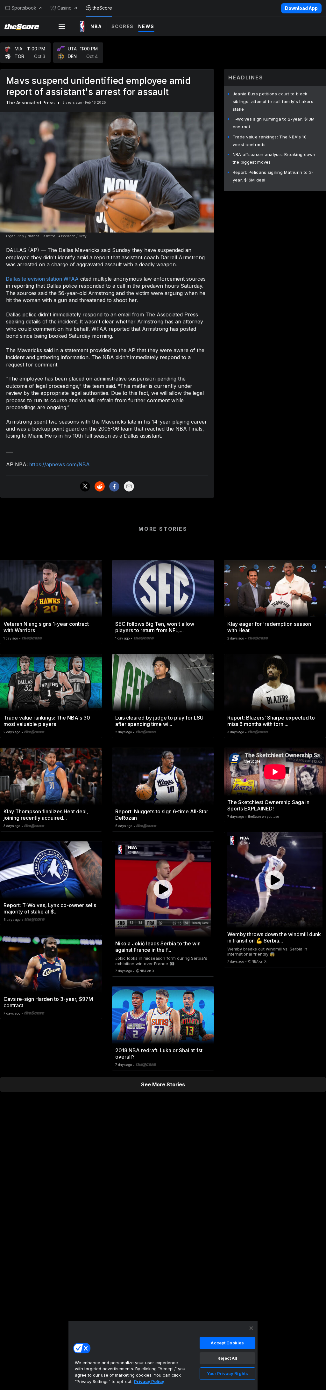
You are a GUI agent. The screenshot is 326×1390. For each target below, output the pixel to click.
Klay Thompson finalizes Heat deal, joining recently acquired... (46, 814)
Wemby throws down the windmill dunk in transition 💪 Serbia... (274, 937)
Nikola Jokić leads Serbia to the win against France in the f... (158, 946)
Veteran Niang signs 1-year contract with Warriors (46, 627)
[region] (163, 1355)
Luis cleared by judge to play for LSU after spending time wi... (159, 720)
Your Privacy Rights (227, 1373)
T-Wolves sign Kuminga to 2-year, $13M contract (274, 122)
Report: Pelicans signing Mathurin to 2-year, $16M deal (273, 176)
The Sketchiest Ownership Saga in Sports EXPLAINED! (268, 805)
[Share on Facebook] (114, 486)
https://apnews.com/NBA (59, 464)
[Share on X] (85, 486)
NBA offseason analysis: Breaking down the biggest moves (274, 158)
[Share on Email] (129, 486)
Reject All (227, 1358)
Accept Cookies (227, 1342)
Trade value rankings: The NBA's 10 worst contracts (270, 140)
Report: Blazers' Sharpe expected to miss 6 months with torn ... (271, 720)
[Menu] (62, 26)
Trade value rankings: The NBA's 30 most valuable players (47, 720)
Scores (122, 26)
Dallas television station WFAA (42, 279)
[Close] (251, 1328)
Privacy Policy (149, 1381)
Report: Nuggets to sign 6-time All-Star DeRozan (161, 814)
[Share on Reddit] (100, 486)
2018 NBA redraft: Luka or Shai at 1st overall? (158, 1053)
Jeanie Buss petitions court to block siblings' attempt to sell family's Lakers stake (273, 101)
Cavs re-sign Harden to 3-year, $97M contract (48, 1002)
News (146, 26)
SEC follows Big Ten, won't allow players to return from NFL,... (154, 627)
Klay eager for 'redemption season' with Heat (270, 627)
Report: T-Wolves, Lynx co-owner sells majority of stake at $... (50, 908)
